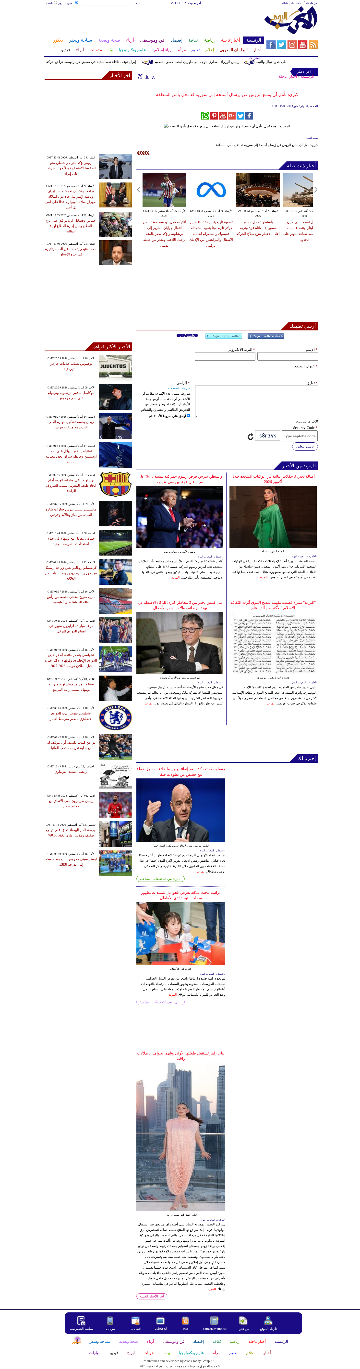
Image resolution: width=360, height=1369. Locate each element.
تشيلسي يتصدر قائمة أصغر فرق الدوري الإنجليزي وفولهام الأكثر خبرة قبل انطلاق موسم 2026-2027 (71, 660)
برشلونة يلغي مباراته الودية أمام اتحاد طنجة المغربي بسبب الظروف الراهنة (71, 485)
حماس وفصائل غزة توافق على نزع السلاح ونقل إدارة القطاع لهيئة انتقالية (71, 226)
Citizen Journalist (215, 1329)
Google (49, 3)
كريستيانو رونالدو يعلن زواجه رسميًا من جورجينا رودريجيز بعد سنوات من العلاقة (71, 573)
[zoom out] (153, 76)
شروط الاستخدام (179, 388)
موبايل (111, 1329)
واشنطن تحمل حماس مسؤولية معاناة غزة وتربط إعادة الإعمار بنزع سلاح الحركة (258, 228)
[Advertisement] (154, 22)
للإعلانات (161, 1329)
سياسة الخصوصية (82, 1329)
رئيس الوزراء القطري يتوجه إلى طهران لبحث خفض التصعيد (218, 62)
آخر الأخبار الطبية (152, 1296)
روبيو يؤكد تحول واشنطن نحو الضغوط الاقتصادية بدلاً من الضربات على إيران (71, 168)
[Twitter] (223, 338)
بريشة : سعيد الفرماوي (71, 772)
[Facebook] (266, 338)
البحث (136, 3)
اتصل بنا (136, 1329)
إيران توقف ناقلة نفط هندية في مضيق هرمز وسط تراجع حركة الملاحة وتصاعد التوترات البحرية (90, 62)
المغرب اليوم (66, 3)
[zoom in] (140, 76)
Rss (186, 1329)
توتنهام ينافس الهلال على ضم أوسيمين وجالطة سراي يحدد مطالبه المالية (71, 456)
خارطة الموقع (269, 1329)
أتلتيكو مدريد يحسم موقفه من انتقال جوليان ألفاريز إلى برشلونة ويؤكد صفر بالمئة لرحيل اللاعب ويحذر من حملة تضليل (164, 233)
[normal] (146, 76)
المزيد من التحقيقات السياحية (160, 879)
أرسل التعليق (305, 446)
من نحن (244, 1329)
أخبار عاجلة (287, 76)
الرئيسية (307, 76)
